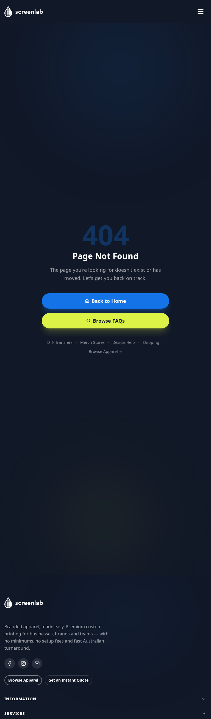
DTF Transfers (60, 342)
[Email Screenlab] (37, 663)
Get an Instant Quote (68, 680)
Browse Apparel (103, 351)
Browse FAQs (109, 320)
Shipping (151, 342)
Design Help (123, 342)
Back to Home (108, 301)
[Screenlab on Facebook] (9, 663)
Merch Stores (92, 342)
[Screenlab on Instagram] (23, 663)
